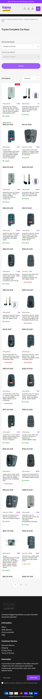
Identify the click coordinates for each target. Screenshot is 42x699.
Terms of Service (8, 653)
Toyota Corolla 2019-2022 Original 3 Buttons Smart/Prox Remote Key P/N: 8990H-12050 (30, 276)
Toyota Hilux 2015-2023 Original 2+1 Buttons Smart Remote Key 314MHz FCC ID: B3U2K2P (30, 152)
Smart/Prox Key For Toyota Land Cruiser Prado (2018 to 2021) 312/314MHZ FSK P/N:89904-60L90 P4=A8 (30, 317)
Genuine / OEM (27, 147)
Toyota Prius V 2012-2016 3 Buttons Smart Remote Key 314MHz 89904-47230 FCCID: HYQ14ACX (11, 437)
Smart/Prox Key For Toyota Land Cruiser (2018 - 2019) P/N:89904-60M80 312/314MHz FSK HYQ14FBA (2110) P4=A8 (11, 277)
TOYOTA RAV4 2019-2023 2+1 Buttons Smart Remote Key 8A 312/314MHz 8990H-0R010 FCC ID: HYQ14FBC (11, 397)
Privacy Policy (7, 650)
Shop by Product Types (14, 19)
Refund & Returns (8, 645)
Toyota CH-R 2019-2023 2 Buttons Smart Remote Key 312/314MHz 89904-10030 (30, 475)
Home (3, 19)
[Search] (25, 8)
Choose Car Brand (8, 42)
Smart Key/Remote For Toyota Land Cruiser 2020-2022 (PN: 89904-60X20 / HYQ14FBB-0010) (11, 357)
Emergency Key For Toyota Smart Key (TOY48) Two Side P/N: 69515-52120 (11, 316)
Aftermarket (6, 103)
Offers (4, 627)
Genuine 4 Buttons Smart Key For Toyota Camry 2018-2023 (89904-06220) (11, 516)
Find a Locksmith (8, 632)
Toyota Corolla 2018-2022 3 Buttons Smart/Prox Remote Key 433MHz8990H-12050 (30, 437)
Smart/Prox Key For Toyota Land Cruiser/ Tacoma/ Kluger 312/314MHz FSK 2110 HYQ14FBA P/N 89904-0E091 (30, 237)
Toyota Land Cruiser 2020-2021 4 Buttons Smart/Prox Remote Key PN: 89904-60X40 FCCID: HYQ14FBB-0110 (11, 477)
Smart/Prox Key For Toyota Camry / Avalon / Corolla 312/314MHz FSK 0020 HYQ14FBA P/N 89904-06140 (11, 237)
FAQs (3, 635)
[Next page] (26, 585)
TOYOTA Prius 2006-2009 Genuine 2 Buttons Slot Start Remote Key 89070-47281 (30, 558)
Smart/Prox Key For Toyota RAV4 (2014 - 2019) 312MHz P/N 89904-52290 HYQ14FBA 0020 (30, 357)
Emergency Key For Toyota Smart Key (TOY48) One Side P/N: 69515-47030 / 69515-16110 (30, 109)
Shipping (5, 648)
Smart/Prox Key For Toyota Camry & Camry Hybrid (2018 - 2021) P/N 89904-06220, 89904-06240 (30, 396)
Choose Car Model (8, 52)
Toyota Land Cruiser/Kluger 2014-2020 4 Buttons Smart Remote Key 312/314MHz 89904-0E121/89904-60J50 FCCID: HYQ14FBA (11, 154)
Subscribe (33, 677)
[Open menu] (38, 8)
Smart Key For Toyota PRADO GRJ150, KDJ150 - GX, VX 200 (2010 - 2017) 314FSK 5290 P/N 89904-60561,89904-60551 (11, 110)
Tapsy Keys (17, 696)
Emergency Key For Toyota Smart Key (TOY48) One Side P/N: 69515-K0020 (30, 194)
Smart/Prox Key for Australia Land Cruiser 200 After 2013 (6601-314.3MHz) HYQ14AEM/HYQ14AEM (30, 518)
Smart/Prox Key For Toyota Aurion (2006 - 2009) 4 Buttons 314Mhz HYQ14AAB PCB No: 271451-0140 (11, 196)
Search (21, 66)
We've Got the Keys (27, 696)
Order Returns (7, 630)
